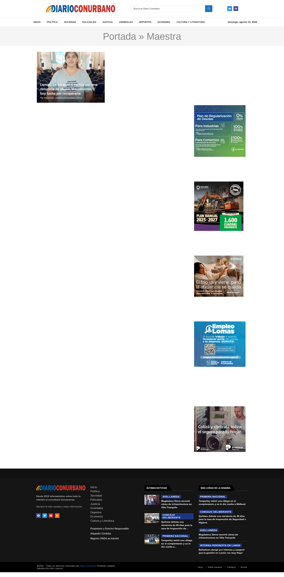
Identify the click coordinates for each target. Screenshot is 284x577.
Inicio (37, 22)
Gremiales (126, 22)
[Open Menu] (236, 8)
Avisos (244, 567)
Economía (164, 22)
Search (208, 8)
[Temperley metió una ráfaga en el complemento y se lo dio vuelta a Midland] (151, 539)
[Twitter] (44, 515)
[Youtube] (51, 515)
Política (52, 22)
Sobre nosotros (215, 567)
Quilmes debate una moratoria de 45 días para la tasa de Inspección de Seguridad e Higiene (222, 519)
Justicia (107, 22)
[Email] (229, 8)
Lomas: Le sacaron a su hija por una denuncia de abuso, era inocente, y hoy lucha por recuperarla (68, 89)
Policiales (89, 22)
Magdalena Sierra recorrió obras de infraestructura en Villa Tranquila (176, 504)
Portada (119, 36)
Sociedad (70, 22)
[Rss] (57, 515)
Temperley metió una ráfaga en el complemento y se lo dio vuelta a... (176, 543)
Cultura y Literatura (191, 22)
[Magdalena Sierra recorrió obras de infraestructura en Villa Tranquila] (151, 500)
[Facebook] (38, 515)
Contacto (231, 567)
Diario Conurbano (88, 566)
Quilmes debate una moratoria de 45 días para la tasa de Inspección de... (176, 525)
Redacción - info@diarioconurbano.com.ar (63, 98)
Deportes (145, 22)
